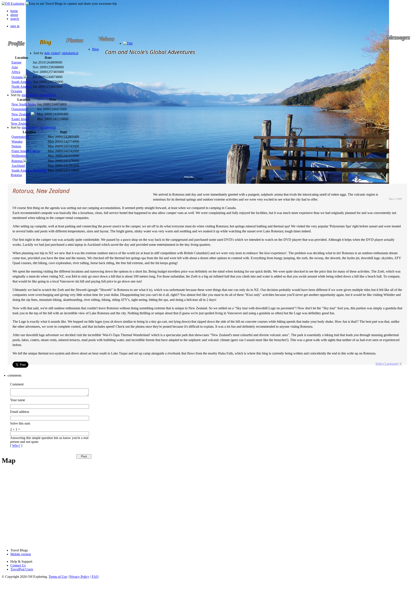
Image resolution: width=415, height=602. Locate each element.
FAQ (95, 576)
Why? (16, 445)
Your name (17, 400)
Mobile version (20, 554)
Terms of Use (58, 576)
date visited (52, 53)
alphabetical (70, 53)
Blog (95, 49)
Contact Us (18, 565)
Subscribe (188, 177)
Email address (19, 412)
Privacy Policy (79, 576)
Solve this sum (20, 423)
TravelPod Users (21, 569)
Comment (17, 384)
